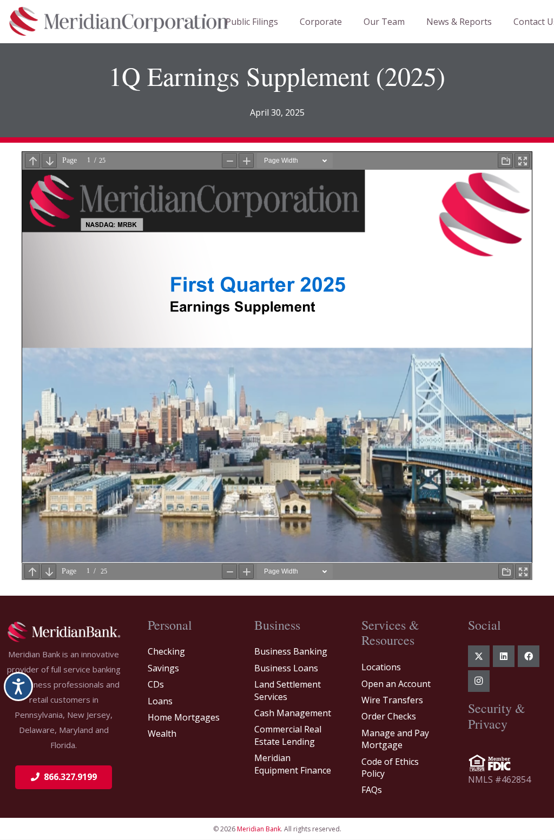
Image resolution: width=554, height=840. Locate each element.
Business (277, 625)
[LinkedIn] (504, 656)
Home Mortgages (184, 717)
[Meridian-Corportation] (119, 21)
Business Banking (290, 651)
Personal (170, 625)
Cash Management (292, 713)
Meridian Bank (259, 829)
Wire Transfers (392, 700)
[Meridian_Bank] (63, 631)
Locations (381, 667)
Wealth (162, 733)
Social (484, 625)
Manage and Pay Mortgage (395, 739)
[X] (479, 656)
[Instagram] (479, 681)
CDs (156, 684)
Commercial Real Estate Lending (287, 735)
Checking (166, 651)
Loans (160, 701)
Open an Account (396, 684)
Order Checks (388, 716)
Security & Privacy (496, 715)
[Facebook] (528, 656)
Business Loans (286, 668)
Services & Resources (390, 632)
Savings (163, 668)
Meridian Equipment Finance (292, 764)
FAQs (371, 790)
